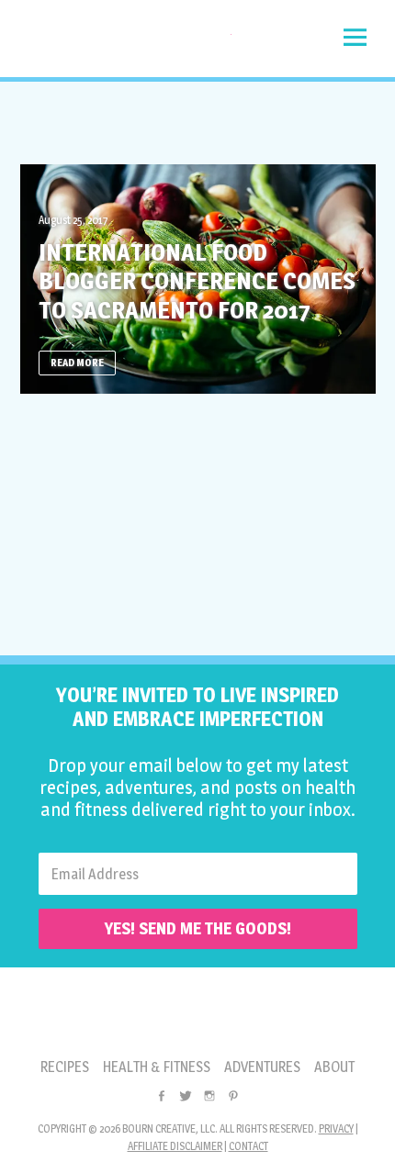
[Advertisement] (197, 123)
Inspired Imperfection (125, 43)
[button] (355, 37)
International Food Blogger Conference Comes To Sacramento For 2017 (197, 280)
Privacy (336, 1128)
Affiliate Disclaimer (175, 1146)
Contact (248, 1146)
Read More (77, 362)
